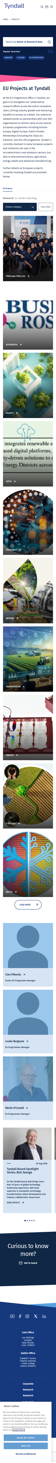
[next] (52, 52)
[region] (26, 1432)
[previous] (49, 52)
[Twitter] (35, 1316)
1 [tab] (25, 1220)
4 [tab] (32, 1220)
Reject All (25, 1446)
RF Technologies (36, 58)
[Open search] (41, 6)
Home (5, 19)
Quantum (8, 58)
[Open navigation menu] (51, 7)
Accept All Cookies (26, 1438)
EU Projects (7, 188)
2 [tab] (27, 1220)
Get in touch (30, 1263)
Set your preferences (26, 1454)
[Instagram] (27, 1316)
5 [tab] (34, 1220)
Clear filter (46, 207)
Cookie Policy (19, 1430)
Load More (25, 904)
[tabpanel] (27, 1170)
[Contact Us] (46, 7)
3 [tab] (29, 1220)
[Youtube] (12, 1316)
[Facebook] (20, 1316)
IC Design (20, 58)
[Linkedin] (44, 1316)
